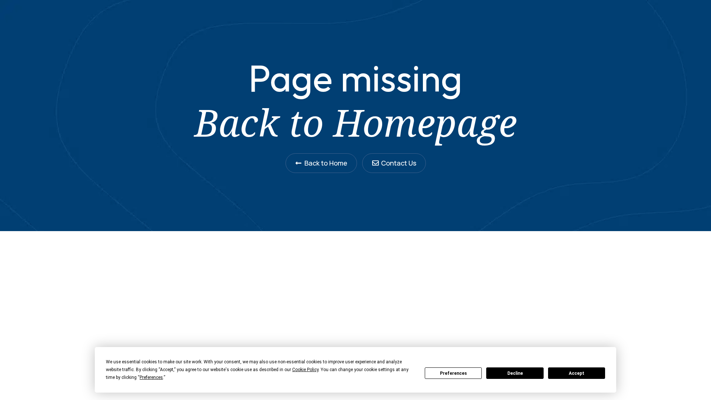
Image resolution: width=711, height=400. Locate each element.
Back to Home (325, 163)
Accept (576, 373)
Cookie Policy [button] (305, 369)
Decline (515, 373)
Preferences (453, 373)
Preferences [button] (151, 377)
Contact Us (398, 163)
